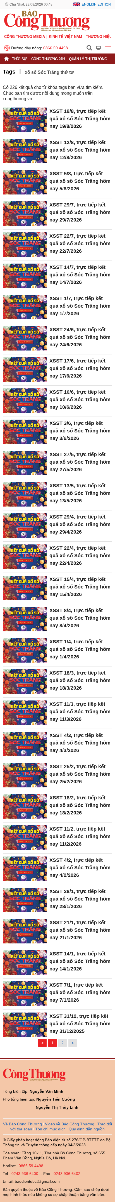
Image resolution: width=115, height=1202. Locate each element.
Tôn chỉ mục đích (50, 1129)
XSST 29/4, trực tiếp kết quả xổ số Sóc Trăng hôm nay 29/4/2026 (80, 524)
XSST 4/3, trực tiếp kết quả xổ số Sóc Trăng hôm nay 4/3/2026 (80, 743)
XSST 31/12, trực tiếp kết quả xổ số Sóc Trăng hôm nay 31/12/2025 (80, 1023)
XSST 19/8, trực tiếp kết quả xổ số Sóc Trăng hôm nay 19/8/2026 (80, 118)
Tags (9, 72)
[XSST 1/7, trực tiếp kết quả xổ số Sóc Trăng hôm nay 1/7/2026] (25, 307)
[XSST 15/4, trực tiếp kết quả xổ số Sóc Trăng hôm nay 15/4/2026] (25, 588)
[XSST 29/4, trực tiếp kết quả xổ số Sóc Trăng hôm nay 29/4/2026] (25, 525)
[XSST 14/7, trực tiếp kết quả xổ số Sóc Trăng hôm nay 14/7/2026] (25, 276)
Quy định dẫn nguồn (87, 1129)
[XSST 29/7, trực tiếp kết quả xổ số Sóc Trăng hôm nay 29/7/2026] (25, 213)
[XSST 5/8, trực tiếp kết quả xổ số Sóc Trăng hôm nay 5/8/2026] (25, 182)
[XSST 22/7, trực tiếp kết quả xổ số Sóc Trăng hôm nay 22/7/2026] (25, 244)
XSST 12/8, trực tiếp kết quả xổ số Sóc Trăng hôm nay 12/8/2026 (80, 150)
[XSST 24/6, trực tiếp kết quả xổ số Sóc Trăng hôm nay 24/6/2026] (25, 338)
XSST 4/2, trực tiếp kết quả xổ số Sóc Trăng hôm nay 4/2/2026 (80, 867)
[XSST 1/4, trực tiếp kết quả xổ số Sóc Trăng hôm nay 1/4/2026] (25, 650)
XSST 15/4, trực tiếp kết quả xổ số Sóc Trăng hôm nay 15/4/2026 (80, 586)
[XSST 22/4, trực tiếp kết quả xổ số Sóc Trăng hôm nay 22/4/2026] (25, 556)
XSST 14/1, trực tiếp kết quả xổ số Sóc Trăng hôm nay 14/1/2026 (80, 961)
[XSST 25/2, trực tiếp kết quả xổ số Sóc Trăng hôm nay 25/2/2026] (25, 775)
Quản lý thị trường (88, 59)
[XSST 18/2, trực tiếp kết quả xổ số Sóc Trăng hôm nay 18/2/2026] (25, 806)
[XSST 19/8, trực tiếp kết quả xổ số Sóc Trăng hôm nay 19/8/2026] (25, 120)
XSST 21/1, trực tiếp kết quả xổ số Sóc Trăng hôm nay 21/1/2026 (80, 930)
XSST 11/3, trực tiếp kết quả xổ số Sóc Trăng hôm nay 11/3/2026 (80, 711)
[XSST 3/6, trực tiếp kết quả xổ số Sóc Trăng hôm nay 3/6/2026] (25, 432)
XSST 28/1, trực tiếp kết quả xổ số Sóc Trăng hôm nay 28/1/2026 (80, 899)
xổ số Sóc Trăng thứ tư (49, 72)
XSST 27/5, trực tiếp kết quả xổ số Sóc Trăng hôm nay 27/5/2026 (80, 462)
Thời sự (19, 59)
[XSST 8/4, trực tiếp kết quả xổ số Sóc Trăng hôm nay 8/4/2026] (25, 619)
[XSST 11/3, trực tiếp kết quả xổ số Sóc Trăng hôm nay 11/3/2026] (25, 712)
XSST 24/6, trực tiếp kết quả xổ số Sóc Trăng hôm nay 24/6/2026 (80, 337)
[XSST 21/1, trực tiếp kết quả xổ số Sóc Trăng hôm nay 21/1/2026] (25, 931)
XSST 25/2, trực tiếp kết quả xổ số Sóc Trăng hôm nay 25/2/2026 (80, 774)
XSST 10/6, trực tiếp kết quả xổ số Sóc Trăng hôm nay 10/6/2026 (80, 399)
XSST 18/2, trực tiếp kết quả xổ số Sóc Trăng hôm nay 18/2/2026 (80, 805)
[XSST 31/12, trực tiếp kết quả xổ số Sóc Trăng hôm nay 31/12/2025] (25, 1025)
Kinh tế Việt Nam (65, 37)
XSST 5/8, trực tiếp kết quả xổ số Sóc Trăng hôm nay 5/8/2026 (80, 181)
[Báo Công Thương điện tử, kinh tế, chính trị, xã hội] (47, 20)
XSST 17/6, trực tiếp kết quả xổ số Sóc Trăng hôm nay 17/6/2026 (80, 368)
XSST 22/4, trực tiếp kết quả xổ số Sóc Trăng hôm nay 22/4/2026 (80, 555)
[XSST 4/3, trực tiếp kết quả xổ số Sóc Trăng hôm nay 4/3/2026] (25, 744)
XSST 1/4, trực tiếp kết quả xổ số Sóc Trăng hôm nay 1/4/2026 (80, 649)
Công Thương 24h (48, 59)
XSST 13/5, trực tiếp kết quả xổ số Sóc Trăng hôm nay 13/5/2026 (80, 493)
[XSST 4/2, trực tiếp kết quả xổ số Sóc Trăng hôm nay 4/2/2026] (25, 869)
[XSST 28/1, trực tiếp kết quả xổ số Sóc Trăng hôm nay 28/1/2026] (25, 900)
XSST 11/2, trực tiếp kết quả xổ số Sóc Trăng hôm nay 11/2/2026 (80, 836)
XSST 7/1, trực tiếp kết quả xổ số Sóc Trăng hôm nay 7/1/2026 (80, 992)
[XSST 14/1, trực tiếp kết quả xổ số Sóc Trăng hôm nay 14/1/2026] (25, 962)
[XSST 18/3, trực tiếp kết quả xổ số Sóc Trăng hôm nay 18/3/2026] (25, 681)
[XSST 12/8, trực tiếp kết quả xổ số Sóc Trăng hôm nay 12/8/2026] (25, 151)
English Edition (96, 4)
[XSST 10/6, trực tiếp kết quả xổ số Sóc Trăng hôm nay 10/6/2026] (25, 400)
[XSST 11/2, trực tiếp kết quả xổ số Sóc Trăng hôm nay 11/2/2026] (25, 837)
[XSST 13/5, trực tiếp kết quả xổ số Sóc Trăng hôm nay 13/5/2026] (25, 494)
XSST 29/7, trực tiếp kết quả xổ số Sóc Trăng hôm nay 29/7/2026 (80, 212)
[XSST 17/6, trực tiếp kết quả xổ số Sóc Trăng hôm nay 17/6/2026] (25, 369)
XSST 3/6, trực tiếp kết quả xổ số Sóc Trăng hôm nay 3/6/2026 (80, 430)
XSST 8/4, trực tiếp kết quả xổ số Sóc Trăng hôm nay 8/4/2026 (80, 618)
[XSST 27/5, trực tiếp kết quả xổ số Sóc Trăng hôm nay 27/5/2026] (25, 463)
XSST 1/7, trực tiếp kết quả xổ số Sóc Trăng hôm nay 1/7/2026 (80, 306)
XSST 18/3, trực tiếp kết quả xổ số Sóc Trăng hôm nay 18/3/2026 (80, 680)
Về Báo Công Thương (22, 1124)
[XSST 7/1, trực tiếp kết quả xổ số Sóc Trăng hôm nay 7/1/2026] (25, 993)
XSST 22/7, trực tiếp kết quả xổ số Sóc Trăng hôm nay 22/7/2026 (80, 243)
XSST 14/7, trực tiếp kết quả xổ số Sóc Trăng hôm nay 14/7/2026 (80, 274)
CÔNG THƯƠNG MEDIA (24, 37)
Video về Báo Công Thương (69, 1124)
